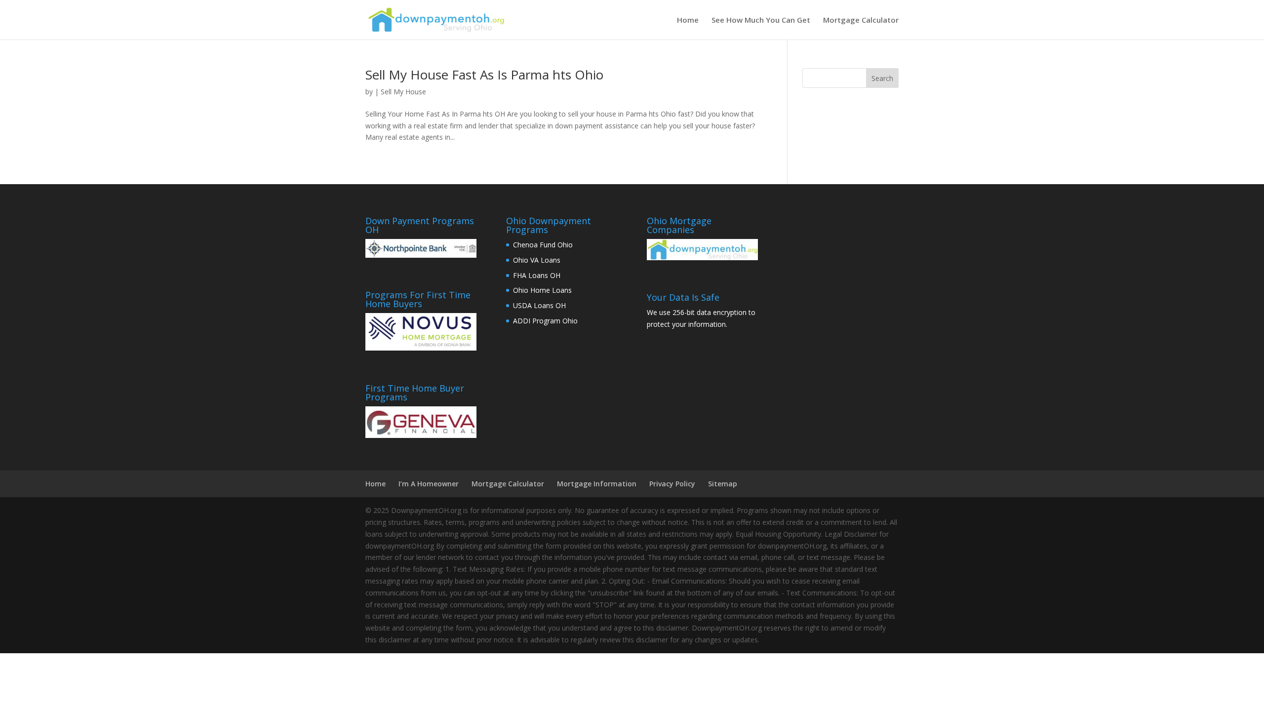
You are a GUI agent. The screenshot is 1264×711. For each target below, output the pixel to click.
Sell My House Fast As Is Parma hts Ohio (484, 74)
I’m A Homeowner (428, 483)
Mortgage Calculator (861, 20)
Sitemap (722, 483)
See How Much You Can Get (760, 20)
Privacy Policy (672, 483)
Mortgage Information (596, 483)
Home (688, 20)
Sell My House (403, 91)
